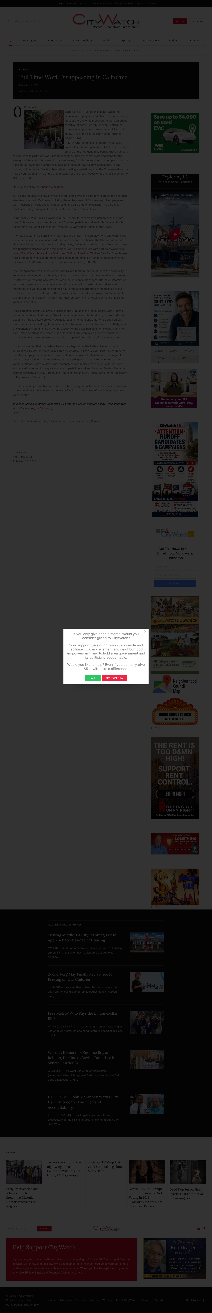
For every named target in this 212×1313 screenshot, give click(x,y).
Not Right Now (114, 677)
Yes (93, 677)
